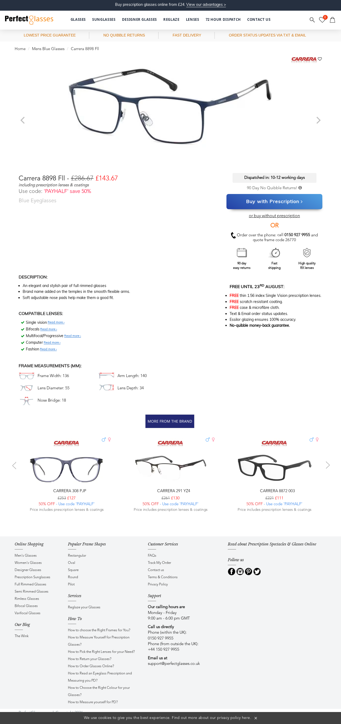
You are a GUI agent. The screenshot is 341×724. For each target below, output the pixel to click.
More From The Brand (170, 421)
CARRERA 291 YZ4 (173, 491)
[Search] (312, 20)
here (246, 718)
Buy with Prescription (272, 201)
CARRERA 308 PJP (69, 491)
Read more (56, 322)
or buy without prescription (274, 216)
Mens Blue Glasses (48, 49)
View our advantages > (206, 4)
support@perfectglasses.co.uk (174, 664)
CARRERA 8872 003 (277, 491)
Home (20, 49)
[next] (318, 120)
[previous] (23, 120)
